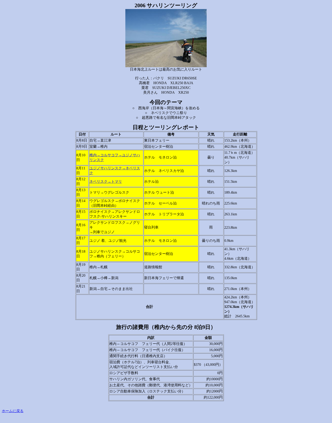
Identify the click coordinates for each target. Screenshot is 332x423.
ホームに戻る (12, 411)
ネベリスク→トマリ (105, 181)
